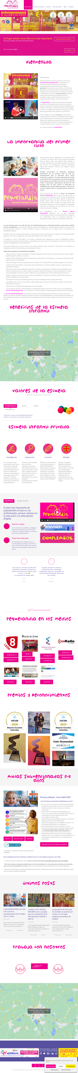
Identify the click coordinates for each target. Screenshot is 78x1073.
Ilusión (36, 405)
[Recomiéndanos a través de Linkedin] (52, 1053)
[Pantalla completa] (36, 118)
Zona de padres (57, 7)
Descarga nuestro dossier (63, 39)
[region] (39, 22)
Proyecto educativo (38, 7)
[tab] (10, 406)
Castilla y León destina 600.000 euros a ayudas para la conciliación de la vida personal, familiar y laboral (37, 914)
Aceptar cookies (51, 1066)
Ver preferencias (71, 1066)
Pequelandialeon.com (21, 1069)
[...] (23, 926)
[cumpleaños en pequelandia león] (57, 542)
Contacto (71, 7)
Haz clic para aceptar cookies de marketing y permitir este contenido (39, 353)
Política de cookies (54, 1069)
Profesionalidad (10, 405)
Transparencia (10, 409)
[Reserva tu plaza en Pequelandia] (29, 1057)
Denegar (61, 1066)
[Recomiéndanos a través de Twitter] (44, 1053)
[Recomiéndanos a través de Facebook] (41, 1053)
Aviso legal (40, 1069)
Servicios (48, 7)
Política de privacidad (65, 1069)
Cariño (24, 405)
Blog (65, 7)
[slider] (19, 117)
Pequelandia (28, 7)
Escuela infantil (22, 500)
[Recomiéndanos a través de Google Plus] (48, 1053)
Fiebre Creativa (33, 1069)
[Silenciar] (33, 118)
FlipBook (68, 50)
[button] (1, 22)
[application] (21, 109)
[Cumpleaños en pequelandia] (68, 1057)
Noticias (43, 935)
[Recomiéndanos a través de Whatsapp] (56, 1053)
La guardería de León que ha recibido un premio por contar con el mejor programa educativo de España (62, 914)
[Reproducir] (5, 118)
